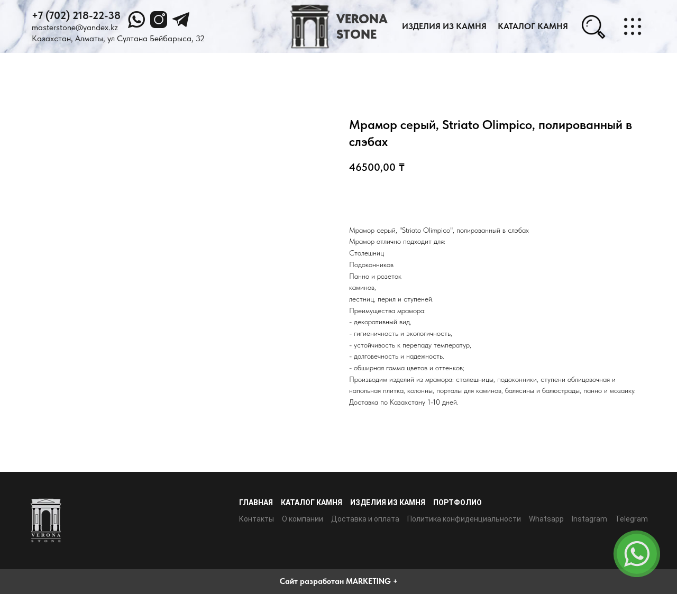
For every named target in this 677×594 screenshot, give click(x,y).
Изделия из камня (444, 26)
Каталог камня (311, 502)
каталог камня (533, 26)
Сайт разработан (312, 581)
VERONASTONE (362, 26)
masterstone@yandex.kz (75, 27)
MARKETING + (372, 581)
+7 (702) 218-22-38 (76, 15)
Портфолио (457, 502)
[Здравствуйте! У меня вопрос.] (637, 554)
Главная (256, 502)
